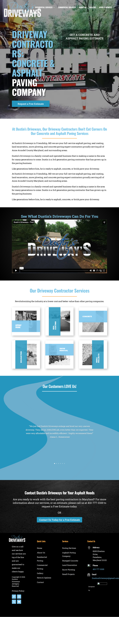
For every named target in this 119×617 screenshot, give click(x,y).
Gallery (92, 8)
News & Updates (105, 8)
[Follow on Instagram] (19, 596)
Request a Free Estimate (31, 103)
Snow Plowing (68, 569)
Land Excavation (69, 565)
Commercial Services (67, 8)
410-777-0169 (95, 502)
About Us (82, 8)
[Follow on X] (14, 602)
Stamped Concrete (70, 560)
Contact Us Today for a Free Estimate (59, 519)
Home (39, 548)
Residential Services (44, 8)
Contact (35, 13)
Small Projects (68, 574)
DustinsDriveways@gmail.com (105, 578)
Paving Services (69, 548)
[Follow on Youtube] (19, 602)
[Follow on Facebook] (14, 596)
